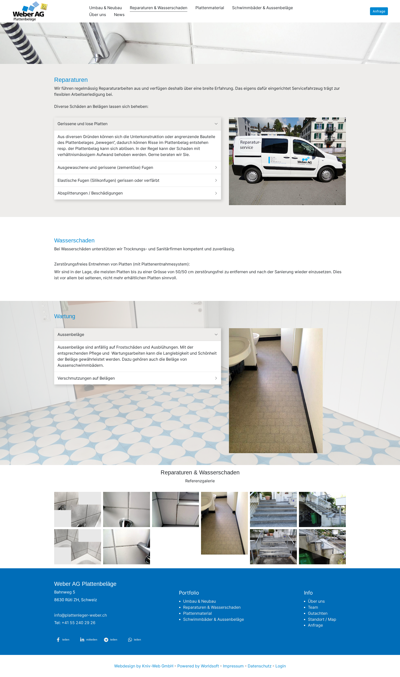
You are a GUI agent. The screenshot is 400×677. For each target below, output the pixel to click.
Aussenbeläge (72, 334)
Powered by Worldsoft (198, 665)
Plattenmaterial (209, 7)
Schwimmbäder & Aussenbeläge (262, 7)
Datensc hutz (259, 665)
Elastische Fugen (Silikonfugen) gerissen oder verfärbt (109, 180)
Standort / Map (322, 619)
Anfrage (379, 11)
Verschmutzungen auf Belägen (87, 378)
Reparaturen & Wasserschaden (158, 7)
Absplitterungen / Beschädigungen (91, 193)
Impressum (233, 665)
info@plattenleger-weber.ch (80, 615)
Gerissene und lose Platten (84, 123)
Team (313, 607)
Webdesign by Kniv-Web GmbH (143, 665)
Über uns (97, 14)
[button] (65, 639)
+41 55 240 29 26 (78, 622)
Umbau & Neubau (105, 7)
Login (280, 665)
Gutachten (318, 613)
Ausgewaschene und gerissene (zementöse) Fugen (106, 167)
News (119, 14)
